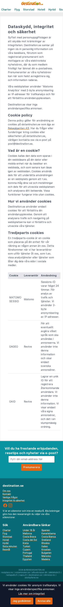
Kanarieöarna (49, 533)
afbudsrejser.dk (39, 572)
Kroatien (46, 549)
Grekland (46, 540)
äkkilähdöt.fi (54, 572)
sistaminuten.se (22, 572)
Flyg (17, 9)
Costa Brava (29, 536)
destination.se (35, 575)
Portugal (27, 553)
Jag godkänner (22, 600)
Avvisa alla (43, 600)
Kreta (26, 543)
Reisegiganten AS (18, 128)
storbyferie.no (31, 578)
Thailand (27, 556)
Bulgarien (46, 553)
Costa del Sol (30, 540)
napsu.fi (23, 575)
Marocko (46, 556)
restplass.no (7, 572)
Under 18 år (29, 530)
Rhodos (46, 543)
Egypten (27, 559)
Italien (45, 546)
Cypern (26, 549)
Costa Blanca (49, 536)
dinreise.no (49, 575)
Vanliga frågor (10, 497)
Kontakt (7, 494)
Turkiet (26, 546)
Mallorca (27, 533)
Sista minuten (10, 546)
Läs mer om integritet (31, 593)
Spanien (46, 530)
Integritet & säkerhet (14, 500)
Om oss (6, 491)
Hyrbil (52, 9)
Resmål (6, 549)
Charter (6, 9)
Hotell (41, 9)
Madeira (46, 559)
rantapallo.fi (11, 575)
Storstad (28, 9)
